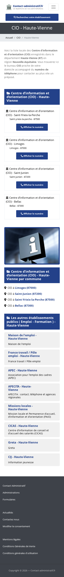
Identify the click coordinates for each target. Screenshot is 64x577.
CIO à (21, 287)
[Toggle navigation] (53, 7)
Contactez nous (11, 519)
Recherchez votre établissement (33, 17)
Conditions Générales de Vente (19, 546)
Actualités (8, 512)
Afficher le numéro (33, 127)
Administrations (11, 492)
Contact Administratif (14, 485)
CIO (18, 37)
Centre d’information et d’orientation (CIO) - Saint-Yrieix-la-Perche (30, 115)
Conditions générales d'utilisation (20, 553)
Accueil (9, 37)
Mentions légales (11, 539)
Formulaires (9, 499)
